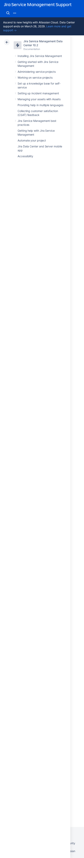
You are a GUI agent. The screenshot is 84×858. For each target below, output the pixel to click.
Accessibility (25, 156)
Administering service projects (37, 71)
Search (8, 13)
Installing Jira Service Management (40, 56)
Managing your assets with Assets (39, 99)
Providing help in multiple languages (40, 105)
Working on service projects (35, 77)
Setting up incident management (38, 93)
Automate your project (32, 140)
